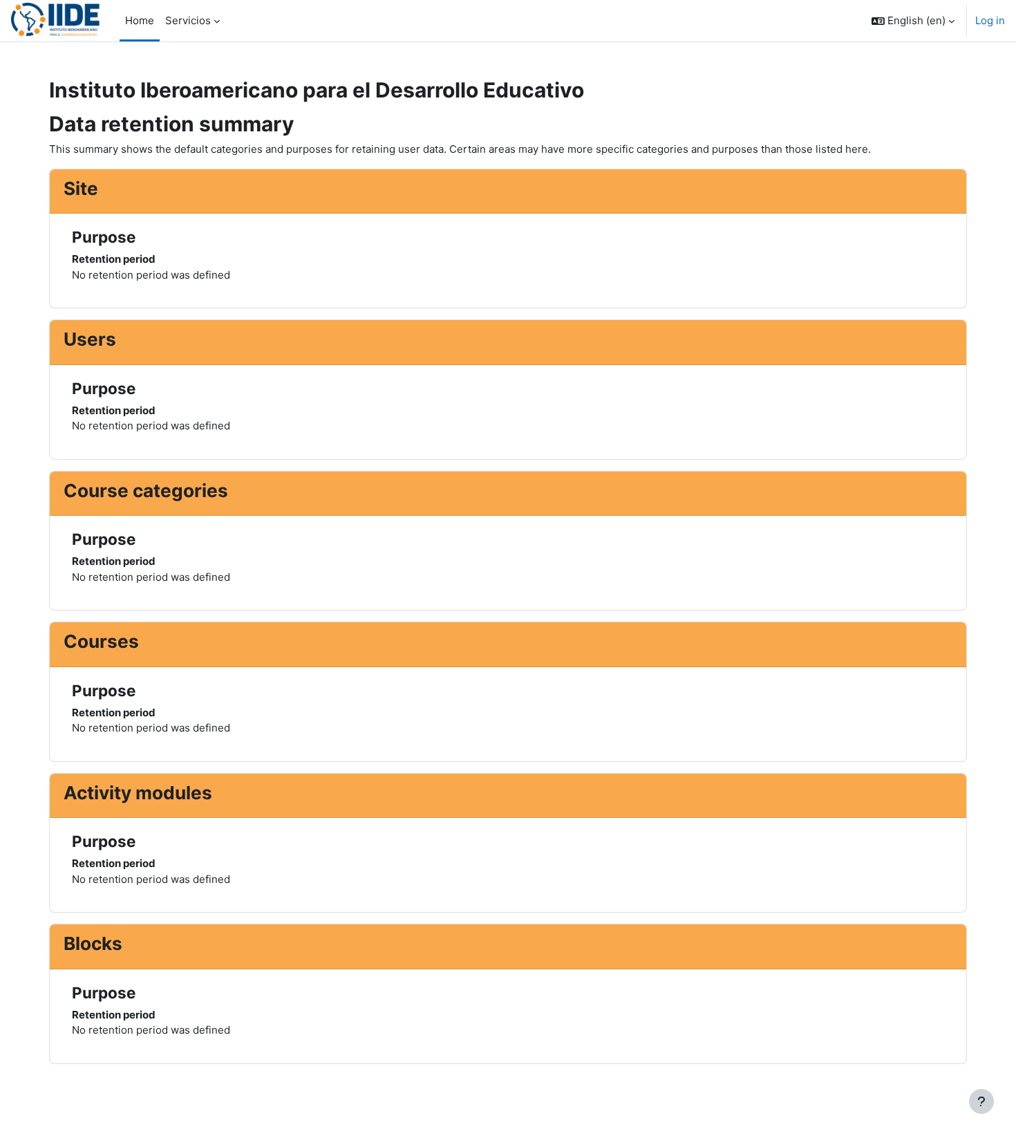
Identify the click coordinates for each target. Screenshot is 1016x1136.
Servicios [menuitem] (188, 20)
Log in (990, 20)
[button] (913, 20)
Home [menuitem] (139, 20)
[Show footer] (981, 1101)
